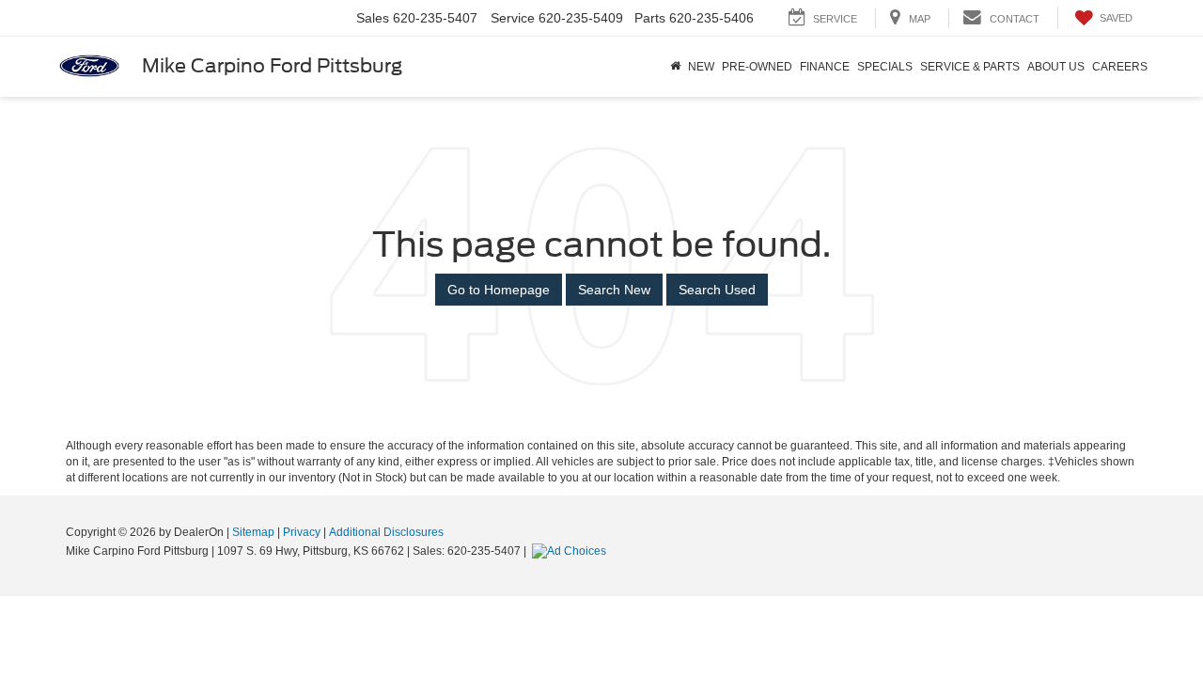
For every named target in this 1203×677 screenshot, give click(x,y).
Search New (614, 289)
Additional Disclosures (386, 532)
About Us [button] (1056, 66)
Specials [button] (885, 66)
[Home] (675, 67)
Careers (1120, 66)
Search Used (717, 289)
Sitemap (253, 532)
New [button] (701, 66)
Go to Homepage (498, 289)
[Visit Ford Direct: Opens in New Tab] (571, 551)
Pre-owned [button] (757, 66)
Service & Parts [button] (970, 66)
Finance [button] (825, 66)
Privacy (301, 532)
